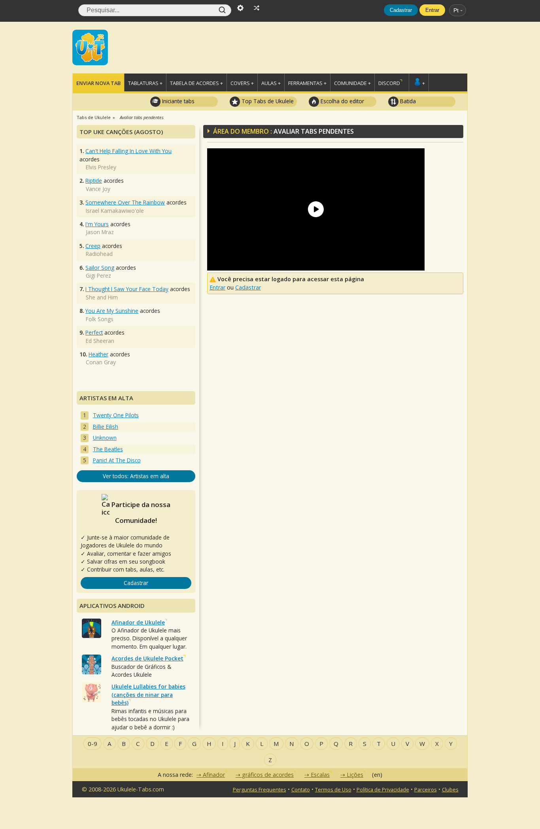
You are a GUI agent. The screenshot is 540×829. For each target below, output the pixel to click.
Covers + (242, 83)
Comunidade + (352, 83)
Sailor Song (99, 267)
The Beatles (108, 449)
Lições (355, 774)
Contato (300, 789)
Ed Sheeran (100, 340)
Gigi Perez (98, 275)
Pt (456, 10)
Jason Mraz (100, 232)
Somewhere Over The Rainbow (125, 202)
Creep (92, 246)
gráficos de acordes (268, 774)
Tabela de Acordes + (196, 83)
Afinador (214, 774)
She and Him (102, 297)
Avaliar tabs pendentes (142, 117)
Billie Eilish (105, 426)
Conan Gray (101, 362)
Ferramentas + (307, 83)
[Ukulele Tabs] (90, 46)
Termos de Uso (333, 789)
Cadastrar (401, 10)
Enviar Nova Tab (98, 83)
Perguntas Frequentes (259, 789)
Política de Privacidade (383, 789)
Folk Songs (99, 319)
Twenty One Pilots (116, 415)
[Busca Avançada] (240, 7)
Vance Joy (98, 189)
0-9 (92, 744)
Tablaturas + (145, 83)
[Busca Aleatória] (256, 7)
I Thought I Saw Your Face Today (126, 289)
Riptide (93, 180)
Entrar (432, 10)
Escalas (320, 774)
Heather (98, 354)
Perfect (94, 332)
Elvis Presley (101, 167)
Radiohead (99, 253)
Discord (389, 83)
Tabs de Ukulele (94, 117)
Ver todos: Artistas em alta (136, 476)
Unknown (105, 437)
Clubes (450, 789)
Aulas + (271, 83)
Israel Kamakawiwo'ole (115, 210)
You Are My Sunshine (111, 310)
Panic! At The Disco (117, 460)
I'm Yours (97, 224)
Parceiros (425, 789)
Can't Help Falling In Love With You (128, 151)
